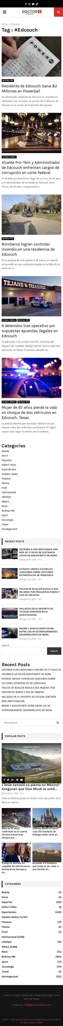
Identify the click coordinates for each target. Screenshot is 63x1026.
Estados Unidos (9, 157)
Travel (5, 524)
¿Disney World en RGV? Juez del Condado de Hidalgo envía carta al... (45, 831)
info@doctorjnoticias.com (37, 1005)
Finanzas (6, 478)
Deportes (7, 460)
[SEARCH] (57, 722)
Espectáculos (9, 469)
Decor (5, 455)
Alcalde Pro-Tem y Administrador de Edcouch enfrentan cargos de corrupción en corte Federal (31, 167)
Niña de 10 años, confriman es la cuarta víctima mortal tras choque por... (14, 833)
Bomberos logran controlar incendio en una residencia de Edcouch (28, 249)
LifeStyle (6, 497)
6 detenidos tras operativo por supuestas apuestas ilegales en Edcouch (30, 330)
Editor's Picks (9, 464)
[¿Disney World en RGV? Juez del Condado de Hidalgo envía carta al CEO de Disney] (46, 818)
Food (4, 487)
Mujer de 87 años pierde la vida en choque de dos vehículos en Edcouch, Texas (29, 412)
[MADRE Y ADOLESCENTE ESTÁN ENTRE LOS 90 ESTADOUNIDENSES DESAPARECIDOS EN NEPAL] (10, 633)
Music (5, 506)
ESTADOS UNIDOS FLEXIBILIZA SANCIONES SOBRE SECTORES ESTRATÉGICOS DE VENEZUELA (36, 572)
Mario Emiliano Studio (33, 1022)
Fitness (5, 483)
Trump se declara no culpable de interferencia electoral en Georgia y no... (16, 868)
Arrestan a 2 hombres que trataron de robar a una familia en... (45, 866)
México (5, 501)
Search (5, 645)
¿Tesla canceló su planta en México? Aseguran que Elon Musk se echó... (31, 787)
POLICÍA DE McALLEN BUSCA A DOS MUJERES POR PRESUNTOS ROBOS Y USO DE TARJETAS (39, 592)
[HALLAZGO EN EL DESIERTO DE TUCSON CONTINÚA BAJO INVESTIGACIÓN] (10, 613)
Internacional (9, 492)
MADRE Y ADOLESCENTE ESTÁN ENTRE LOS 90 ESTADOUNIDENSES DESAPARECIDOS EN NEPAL (38, 631)
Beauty (5, 451)
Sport (5, 515)
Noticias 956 (8, 81)
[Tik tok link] (37, 4)
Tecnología (7, 520)
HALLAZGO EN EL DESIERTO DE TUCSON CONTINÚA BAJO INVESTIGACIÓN (36, 611)
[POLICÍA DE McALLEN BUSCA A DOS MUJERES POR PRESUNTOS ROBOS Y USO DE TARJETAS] (10, 593)
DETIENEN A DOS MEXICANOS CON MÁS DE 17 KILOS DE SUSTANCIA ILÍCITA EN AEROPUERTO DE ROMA (38, 552)
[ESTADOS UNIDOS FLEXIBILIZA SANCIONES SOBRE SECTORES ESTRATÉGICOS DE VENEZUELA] (10, 573)
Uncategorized (9, 529)
